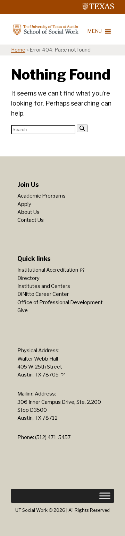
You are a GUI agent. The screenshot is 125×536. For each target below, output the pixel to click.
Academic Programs (41, 196)
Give (22, 310)
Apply (24, 204)
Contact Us (30, 220)
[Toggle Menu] (104, 495)
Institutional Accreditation (47, 270)
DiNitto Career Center (43, 294)
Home (18, 50)
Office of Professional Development (60, 302)
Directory (28, 278)
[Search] (82, 128)
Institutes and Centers (43, 286)
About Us (28, 212)
